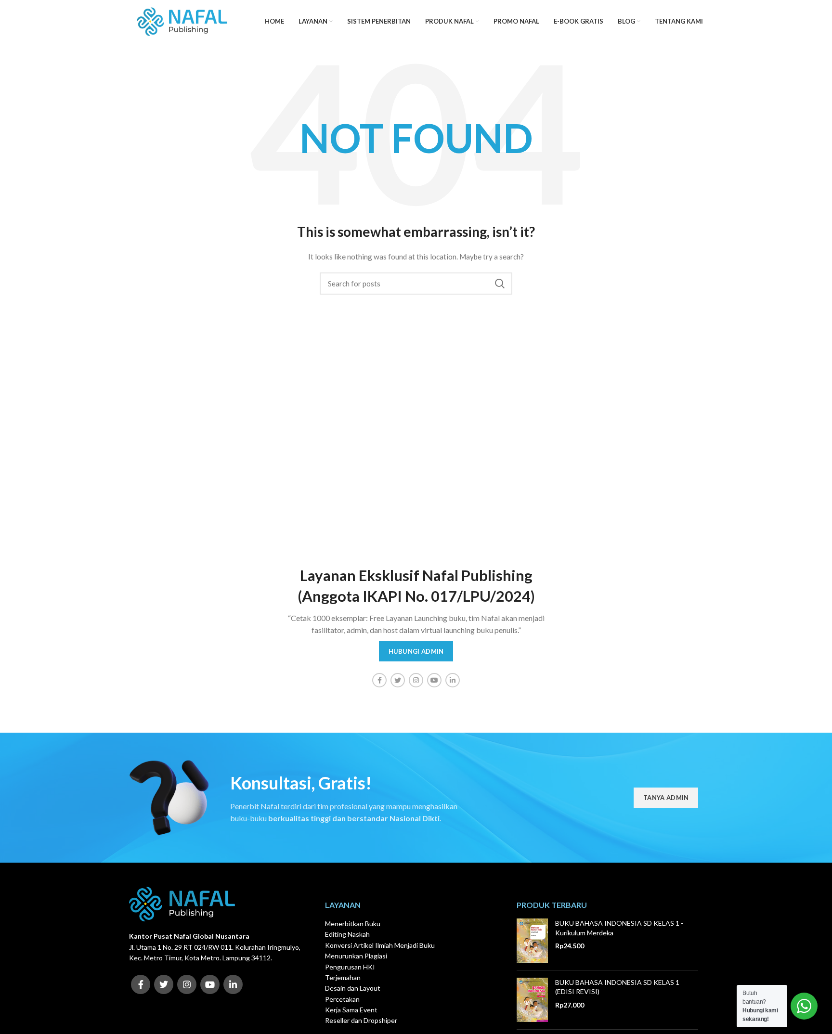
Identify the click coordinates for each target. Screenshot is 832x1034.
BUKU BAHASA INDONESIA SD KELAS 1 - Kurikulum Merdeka (619, 928)
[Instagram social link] (416, 680)
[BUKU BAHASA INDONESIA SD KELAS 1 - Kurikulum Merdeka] (532, 940)
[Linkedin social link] (452, 680)
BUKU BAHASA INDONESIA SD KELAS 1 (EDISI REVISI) (617, 987)
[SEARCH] (499, 283)
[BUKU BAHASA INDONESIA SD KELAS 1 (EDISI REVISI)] (532, 1000)
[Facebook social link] (379, 680)
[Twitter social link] (397, 680)
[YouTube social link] (434, 680)
